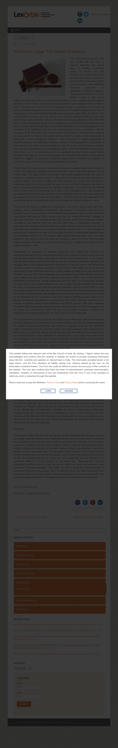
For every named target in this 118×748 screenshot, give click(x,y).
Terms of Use (53, 382)
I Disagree (68, 391)
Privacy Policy (71, 382)
